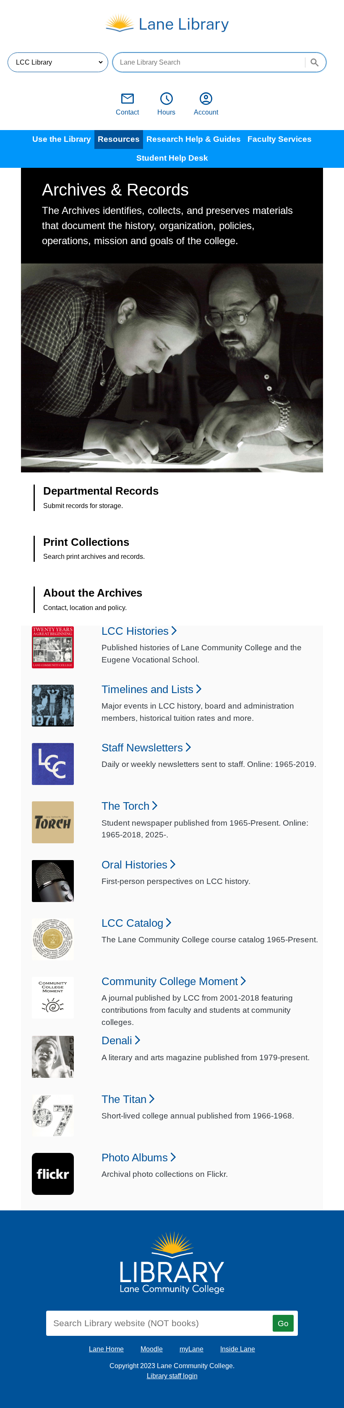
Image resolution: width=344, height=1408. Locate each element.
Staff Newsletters (142, 747)
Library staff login (172, 1375)
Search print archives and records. (94, 556)
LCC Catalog (132, 922)
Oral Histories (134, 864)
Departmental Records (101, 491)
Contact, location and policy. (85, 607)
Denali (117, 1040)
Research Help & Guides (193, 139)
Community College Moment (170, 981)
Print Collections (86, 542)
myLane (191, 1349)
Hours (166, 104)
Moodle (152, 1349)
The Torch (125, 805)
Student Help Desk (172, 158)
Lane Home (106, 1349)
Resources (119, 139)
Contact (127, 104)
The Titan (124, 1098)
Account (206, 104)
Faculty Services (280, 139)
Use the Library (61, 139)
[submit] (311, 59)
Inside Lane (237, 1349)
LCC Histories (135, 630)
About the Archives (92, 593)
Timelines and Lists (147, 689)
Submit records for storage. (83, 505)
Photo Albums (135, 1157)
